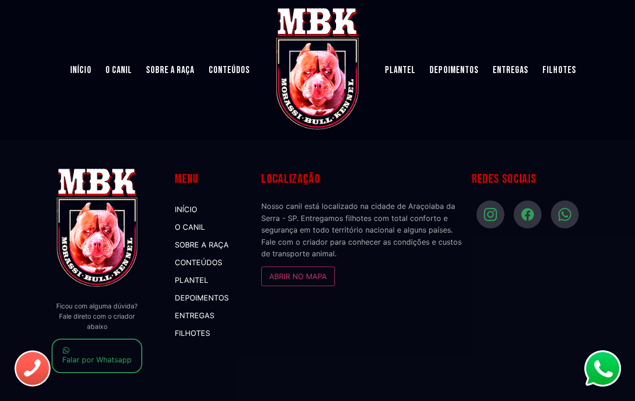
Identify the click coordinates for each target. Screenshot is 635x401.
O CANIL (119, 70)
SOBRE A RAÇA (170, 70)
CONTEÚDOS (229, 70)
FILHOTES (559, 70)
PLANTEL (400, 70)
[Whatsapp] (565, 214)
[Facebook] (528, 214)
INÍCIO (80, 70)
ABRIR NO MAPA (298, 276)
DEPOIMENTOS (454, 70)
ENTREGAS (511, 70)
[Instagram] (490, 214)
